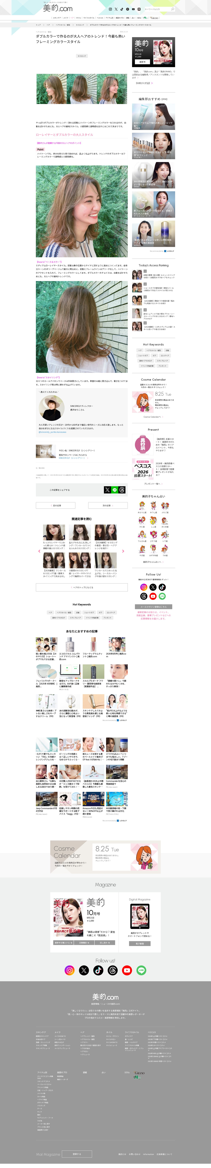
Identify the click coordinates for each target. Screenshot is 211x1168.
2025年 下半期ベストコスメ (157, 1039)
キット (39, 1111)
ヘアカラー (84, 1042)
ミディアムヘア (75, 617)
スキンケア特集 (41, 1045)
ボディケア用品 (42, 1102)
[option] (56, 551)
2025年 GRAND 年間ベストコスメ (159, 1061)
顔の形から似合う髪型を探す (90, 1045)
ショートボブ (89, 612)
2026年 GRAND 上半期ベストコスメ (159, 1057)
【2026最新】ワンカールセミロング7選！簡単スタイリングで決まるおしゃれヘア (54, 574)
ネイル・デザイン (112, 1036)
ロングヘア (111, 612)
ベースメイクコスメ (44, 1084)
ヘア (48, 25)
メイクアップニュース (62, 1048)
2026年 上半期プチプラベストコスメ (160, 1049)
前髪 (77, 612)
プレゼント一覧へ (152, 483)
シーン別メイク (60, 1039)
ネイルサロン (111, 1039)
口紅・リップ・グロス (45, 1090)
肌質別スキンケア (42, 1036)
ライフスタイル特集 (132, 1045)
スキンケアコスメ (43, 1081)
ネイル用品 (41, 1096)
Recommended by (109, 720)
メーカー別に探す (43, 1124)
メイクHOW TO (60, 1036)
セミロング (80, 25)
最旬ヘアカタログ (58, 617)
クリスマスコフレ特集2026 (45, 1077)
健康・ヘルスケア (131, 1042)
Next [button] (123, 551)
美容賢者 (60, 1076)
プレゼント (107, 617)
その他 (39, 1121)
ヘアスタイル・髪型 (63, 25)
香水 (38, 1115)
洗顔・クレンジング (43, 1042)
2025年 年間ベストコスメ (157, 1042)
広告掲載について (164, 1154)
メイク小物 (41, 1093)
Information (148, 1154)
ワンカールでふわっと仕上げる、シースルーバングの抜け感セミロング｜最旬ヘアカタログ (106, 574)
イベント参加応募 (92, 617)
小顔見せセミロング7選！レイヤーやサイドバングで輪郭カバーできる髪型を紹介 (80, 574)
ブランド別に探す (43, 1127)
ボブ (100, 612)
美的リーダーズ (62, 1079)
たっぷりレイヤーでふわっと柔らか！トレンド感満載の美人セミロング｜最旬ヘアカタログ (54, 547)
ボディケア (129, 1036)
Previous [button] (39, 551)
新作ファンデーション (62, 1045)
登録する (77, 1154)
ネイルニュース (111, 1045)
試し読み (103, 942)
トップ (38, 25)
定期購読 (83, 942)
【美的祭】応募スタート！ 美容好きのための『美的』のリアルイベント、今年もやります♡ (165, 445)
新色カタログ (59, 1042)
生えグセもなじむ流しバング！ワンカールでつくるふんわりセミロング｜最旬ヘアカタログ (80, 547)
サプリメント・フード (45, 1118)
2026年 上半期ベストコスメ (157, 1036)
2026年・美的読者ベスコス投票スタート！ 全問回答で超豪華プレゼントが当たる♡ (165, 469)
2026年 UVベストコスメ (156, 1045)
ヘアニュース (85, 1054)
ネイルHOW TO (111, 1042)
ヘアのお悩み (85, 1048)
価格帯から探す (42, 1130)
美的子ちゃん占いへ (152, 561)
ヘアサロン (84, 1051)
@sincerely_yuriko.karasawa (52, 431)
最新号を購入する (62, 942)
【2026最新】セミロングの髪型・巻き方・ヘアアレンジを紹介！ (106, 545)
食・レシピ (129, 1039)
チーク (39, 1108)
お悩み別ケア (40, 1039)
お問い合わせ (135, 1154)
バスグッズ (41, 1105)
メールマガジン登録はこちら (154, 606)
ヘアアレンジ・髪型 (87, 1036)
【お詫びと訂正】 (144, 83)
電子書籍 (140, 943)
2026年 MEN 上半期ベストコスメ (159, 1053)
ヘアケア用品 (42, 1099)
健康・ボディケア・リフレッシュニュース (134, 1049)
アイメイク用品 (42, 1087)
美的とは (122, 1154)
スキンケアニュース (43, 1048)
